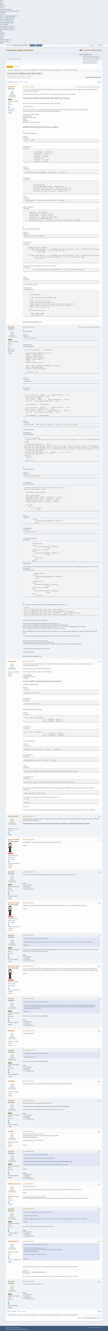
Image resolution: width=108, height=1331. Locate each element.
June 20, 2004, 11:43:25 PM (28, 86)
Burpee (11, 87)
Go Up (8, 1311)
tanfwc (11, 872)
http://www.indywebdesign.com (38, 1272)
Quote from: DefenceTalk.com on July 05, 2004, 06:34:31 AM (38, 1212)
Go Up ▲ (101, 1327)
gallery (36, 322)
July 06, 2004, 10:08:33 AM (28, 1241)
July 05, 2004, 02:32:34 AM (28, 1151)
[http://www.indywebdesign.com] (8, 1257)
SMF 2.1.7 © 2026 (9, 1327)
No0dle (11, 1031)
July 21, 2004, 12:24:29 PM (28, 1281)
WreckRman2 (13, 1241)
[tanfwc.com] (8, 894)
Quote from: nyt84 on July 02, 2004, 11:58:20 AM (36, 1244)
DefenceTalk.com (15, 1184)
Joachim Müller (14, 840)
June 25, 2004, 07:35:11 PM (28, 661)
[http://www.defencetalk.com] (8, 1202)
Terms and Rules (94, 1327)
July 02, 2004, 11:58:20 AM (28, 1131)
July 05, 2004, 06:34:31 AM (28, 1183)
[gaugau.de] (8, 861)
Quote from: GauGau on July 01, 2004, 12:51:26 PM (37, 938)
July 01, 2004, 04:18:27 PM (28, 1030)
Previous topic (90, 77)
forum (39, 322)
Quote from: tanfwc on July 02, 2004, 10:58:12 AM (36, 1154)
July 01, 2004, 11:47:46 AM (28, 872)
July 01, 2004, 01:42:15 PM (28, 935)
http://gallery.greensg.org (30, 1137)
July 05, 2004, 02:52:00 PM (28, 1208)
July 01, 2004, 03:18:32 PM (28, 966)
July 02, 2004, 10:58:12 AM (28, 1100)
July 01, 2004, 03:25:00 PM (28, 998)
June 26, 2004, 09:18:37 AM (28, 839)
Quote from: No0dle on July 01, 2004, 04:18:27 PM (36, 1053)
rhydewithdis (13, 816)
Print (99, 82)
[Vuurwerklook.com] (8, 107)
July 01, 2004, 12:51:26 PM (28, 902)
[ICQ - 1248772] (8, 1256)
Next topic (98, 77)
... (23, 82)
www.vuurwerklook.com (28, 322)
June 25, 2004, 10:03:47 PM (28, 816)
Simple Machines (16, 1327)
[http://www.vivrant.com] (8, 832)
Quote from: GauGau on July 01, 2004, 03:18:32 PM (37, 1001)
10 (25, 82)
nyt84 (11, 1131)
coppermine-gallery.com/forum (19, 50)
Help (88, 1327)
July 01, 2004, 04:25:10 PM (28, 1081)
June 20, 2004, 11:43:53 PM (28, 327)
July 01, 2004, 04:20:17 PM (28, 1050)
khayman (12, 661)
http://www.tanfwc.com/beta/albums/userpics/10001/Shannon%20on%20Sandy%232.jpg (46, 1106)
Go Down (9, 82)
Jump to (79, 1318)
